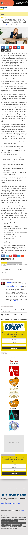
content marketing (5, 517)
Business (15, 528)
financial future (23, 264)
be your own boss (10, 262)
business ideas (14, 521)
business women (21, 526)
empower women (11, 264)
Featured (17, 264)
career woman (13, 526)
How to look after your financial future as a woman (14, 319)
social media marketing (6, 528)
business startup (18, 262)
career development (16, 524)
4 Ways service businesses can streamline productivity (21, 272)
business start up (5, 523)
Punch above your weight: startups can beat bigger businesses (12, 310)
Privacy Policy (16, 488)
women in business (5, 521)
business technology (6, 524)
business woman (4, 264)
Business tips (14, 517)
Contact (23, 488)
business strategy (21, 519)
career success (13, 523)
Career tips (13, 519)
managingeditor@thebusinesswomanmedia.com (10, 503)
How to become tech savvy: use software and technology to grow (12, 315)
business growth (5, 526)
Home (4, 488)
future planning (4, 265)
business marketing (5, 519)
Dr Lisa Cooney (6, 24)
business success (22, 517)
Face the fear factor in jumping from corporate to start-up (7, 272)
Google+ (22, 510)
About (9, 488)
